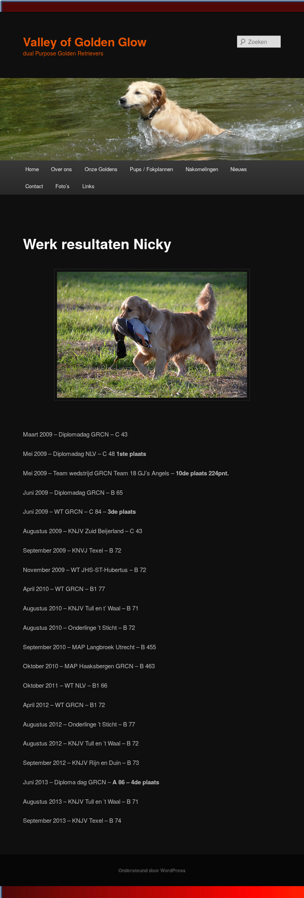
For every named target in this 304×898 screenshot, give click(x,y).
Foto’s (62, 186)
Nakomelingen (202, 169)
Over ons (61, 169)
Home (32, 169)
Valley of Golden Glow (84, 41)
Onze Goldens (101, 169)
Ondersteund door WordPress (152, 870)
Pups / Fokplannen (151, 169)
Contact (34, 186)
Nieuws (238, 169)
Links (88, 186)
